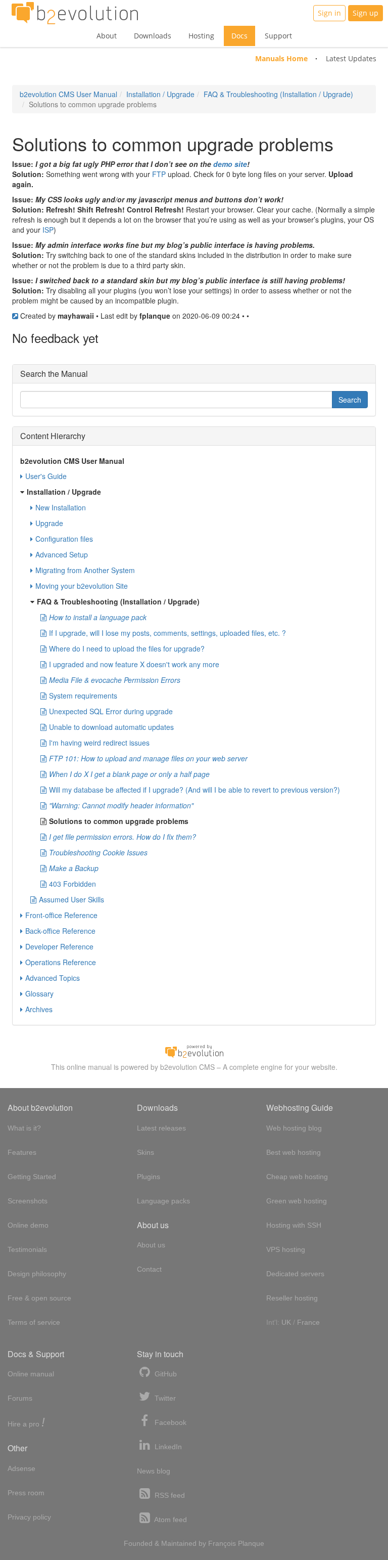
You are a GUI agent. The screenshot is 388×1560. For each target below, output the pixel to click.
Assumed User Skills (71, 899)
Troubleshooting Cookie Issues (98, 852)
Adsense (21, 1468)
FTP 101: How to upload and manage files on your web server (148, 758)
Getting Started (32, 1177)
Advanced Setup (61, 554)
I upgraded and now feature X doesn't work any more (134, 664)
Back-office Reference (60, 931)
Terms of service (34, 1322)
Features (22, 1152)
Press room (26, 1493)
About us (151, 1245)
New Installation (60, 507)
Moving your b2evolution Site (81, 586)
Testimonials (27, 1249)
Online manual (31, 1374)
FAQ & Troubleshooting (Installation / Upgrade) (278, 94)
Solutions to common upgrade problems (118, 821)
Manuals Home (281, 58)
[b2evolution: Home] (75, 13)
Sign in (329, 13)
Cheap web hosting (297, 1177)
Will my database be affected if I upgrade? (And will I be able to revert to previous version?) (194, 790)
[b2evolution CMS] (194, 1051)
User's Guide (46, 476)
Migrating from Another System (85, 570)
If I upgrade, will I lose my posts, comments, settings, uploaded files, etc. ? (167, 633)
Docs (239, 35)
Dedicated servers (295, 1274)
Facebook (169, 1422)
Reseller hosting (292, 1298)
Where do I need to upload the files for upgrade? (127, 648)
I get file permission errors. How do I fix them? (122, 837)
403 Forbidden (72, 884)
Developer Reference (59, 946)
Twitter (164, 1398)
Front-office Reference (61, 915)
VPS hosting (285, 1249)
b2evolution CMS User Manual (68, 94)
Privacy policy (29, 1517)
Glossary (39, 993)
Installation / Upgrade (160, 94)
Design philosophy (37, 1274)
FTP (159, 174)
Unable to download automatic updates (111, 727)
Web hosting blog (294, 1128)
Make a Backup (74, 868)
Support (278, 35)
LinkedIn (167, 1447)
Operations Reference (60, 962)
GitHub (165, 1374)
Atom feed (170, 1519)
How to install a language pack (98, 617)
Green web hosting (296, 1201)
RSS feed (169, 1495)
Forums (20, 1398)
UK (286, 1322)
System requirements (83, 695)
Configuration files (64, 539)
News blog (153, 1471)
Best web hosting (293, 1152)
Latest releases (161, 1128)
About (106, 35)
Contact (149, 1269)
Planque (251, 1543)
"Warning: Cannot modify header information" (121, 805)
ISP (48, 230)
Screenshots (27, 1201)
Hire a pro (26, 1423)
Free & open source (39, 1298)
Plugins (148, 1177)
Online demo (28, 1225)
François (222, 1543)
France (308, 1322)
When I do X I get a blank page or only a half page (129, 774)
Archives (39, 1009)
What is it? (24, 1128)
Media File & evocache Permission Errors (114, 680)
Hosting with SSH (293, 1225)
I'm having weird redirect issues (99, 743)
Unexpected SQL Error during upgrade (111, 711)
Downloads (152, 35)
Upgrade (49, 523)
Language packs (163, 1201)
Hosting (201, 35)
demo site (230, 164)
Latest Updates (351, 58)
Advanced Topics (52, 978)
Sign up (365, 13)
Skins (145, 1152)
